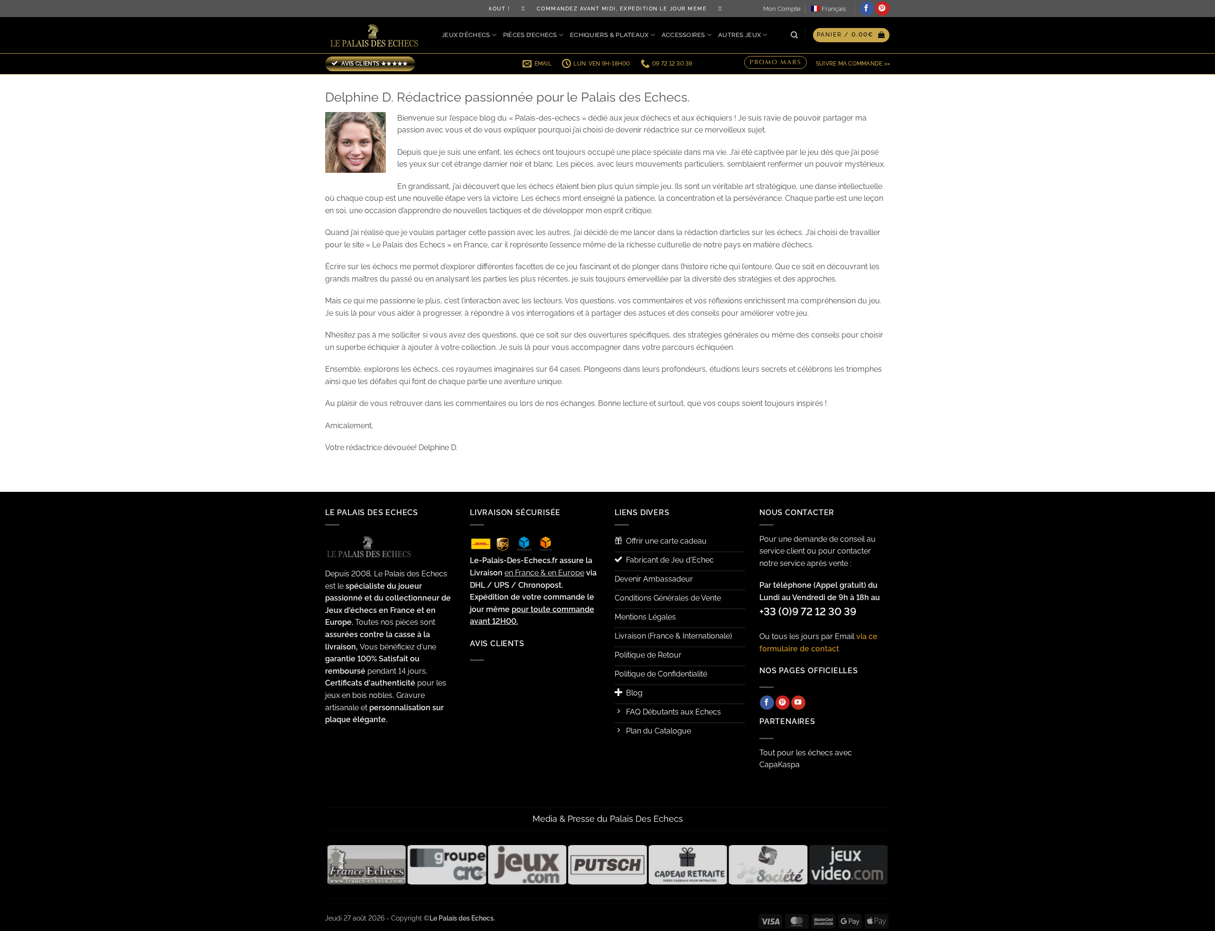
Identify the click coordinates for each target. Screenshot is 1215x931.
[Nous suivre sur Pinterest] (882, 8)
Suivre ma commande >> (853, 63)
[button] (851, 35)
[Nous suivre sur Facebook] (867, 8)
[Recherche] (794, 35)
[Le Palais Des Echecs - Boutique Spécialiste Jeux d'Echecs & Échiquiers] (376, 35)
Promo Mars (775, 63)
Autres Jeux (739, 34)
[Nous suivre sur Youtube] (798, 703)
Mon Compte (782, 8)
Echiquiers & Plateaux (609, 34)
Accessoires (683, 34)
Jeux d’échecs (466, 34)
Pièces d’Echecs (530, 34)
